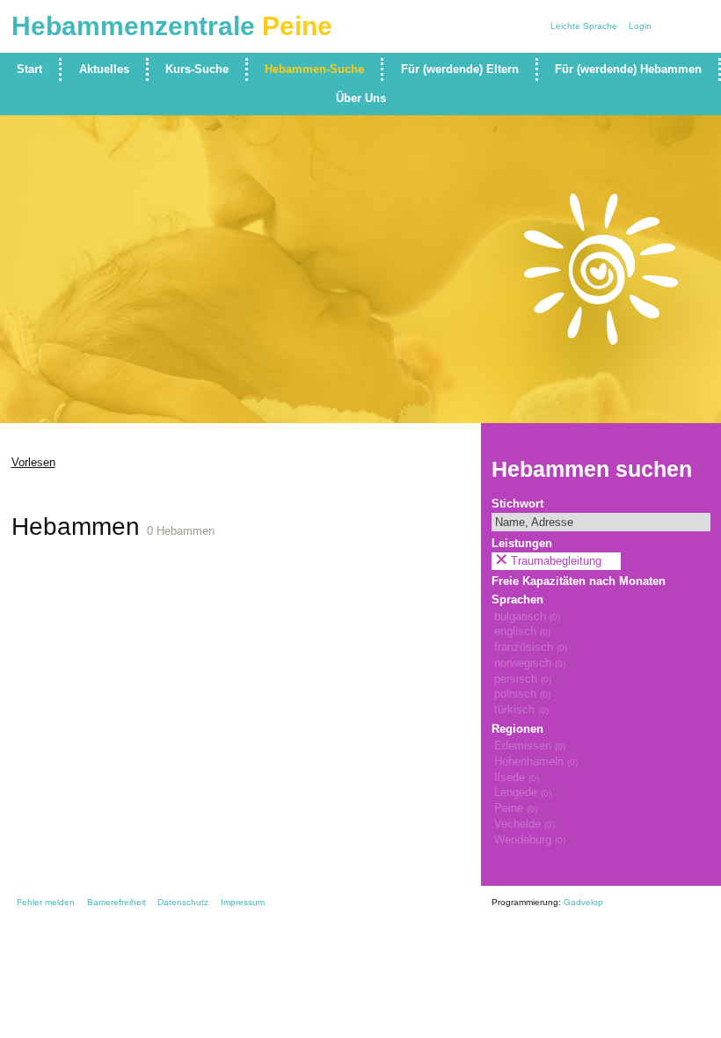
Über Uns (361, 98)
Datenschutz (182, 902)
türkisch (521, 710)
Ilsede (516, 777)
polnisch (522, 694)
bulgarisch (527, 616)
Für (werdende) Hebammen (628, 69)
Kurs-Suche (197, 69)
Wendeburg (529, 840)
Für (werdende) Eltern (460, 69)
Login (640, 26)
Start (29, 69)
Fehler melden (46, 902)
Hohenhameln (536, 762)
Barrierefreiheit (116, 902)
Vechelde (524, 824)
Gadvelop (583, 902)
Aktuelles (104, 69)
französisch (530, 647)
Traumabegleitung (556, 561)
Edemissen (529, 746)
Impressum (243, 902)
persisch (522, 679)
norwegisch (529, 663)
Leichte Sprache (583, 26)
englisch (522, 631)
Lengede (522, 792)
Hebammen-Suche (314, 69)
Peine (515, 808)
